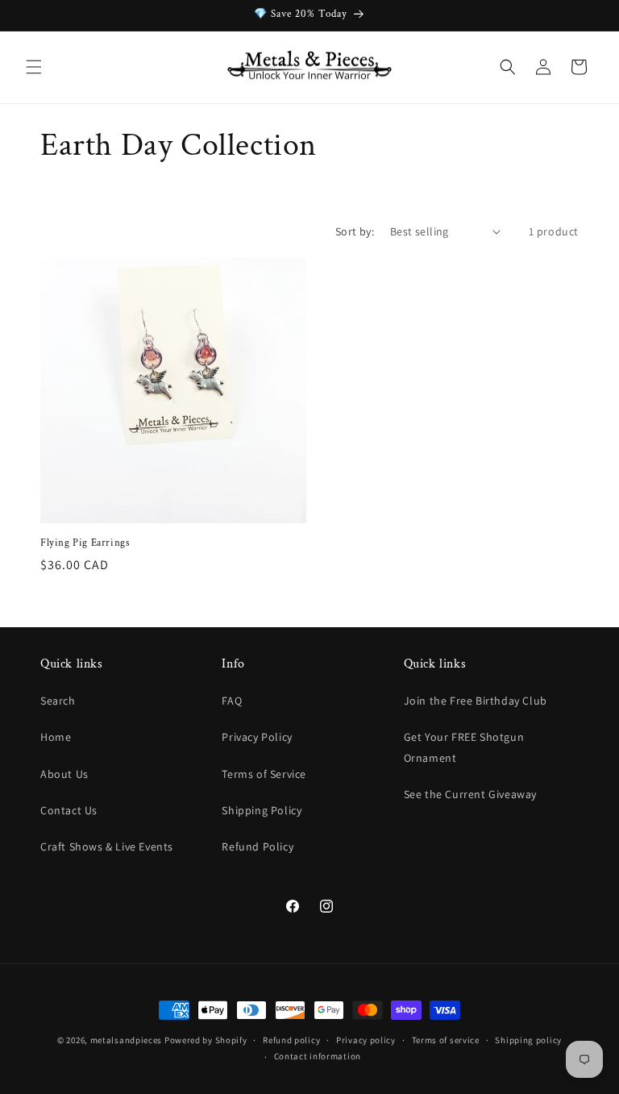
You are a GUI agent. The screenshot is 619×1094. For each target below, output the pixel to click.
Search (58, 700)
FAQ (232, 700)
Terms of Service (264, 774)
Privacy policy (366, 1040)
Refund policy (291, 1040)
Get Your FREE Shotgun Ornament (464, 747)
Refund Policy (257, 846)
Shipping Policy (261, 810)
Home (55, 737)
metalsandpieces (126, 1040)
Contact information (317, 1056)
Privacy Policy (257, 737)
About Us (64, 774)
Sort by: (354, 231)
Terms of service (446, 1040)
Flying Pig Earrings (85, 543)
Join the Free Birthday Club (475, 700)
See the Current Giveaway (470, 794)
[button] (34, 67)
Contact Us (69, 810)
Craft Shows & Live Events (106, 846)
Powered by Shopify (205, 1040)
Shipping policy (528, 1040)
